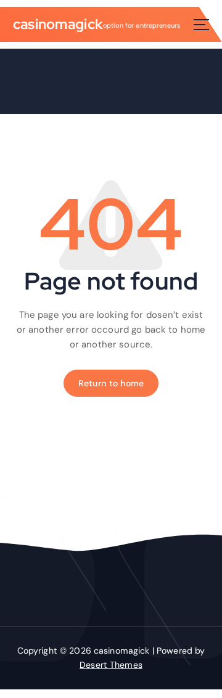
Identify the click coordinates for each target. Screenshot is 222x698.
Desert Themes (111, 664)
